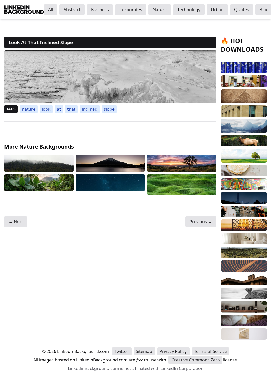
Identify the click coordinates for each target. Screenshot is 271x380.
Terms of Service (210, 351)
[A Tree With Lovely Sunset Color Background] (181, 163)
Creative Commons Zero (195, 360)
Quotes (241, 9)
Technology (188, 9)
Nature (160, 9)
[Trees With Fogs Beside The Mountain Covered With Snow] (39, 163)
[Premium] (181, 184)
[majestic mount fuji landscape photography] (110, 163)
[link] (110, 76)
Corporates (130, 9)
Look (46, 109)
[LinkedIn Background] (24, 9)
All (50, 9)
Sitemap (144, 351)
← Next (15, 222)
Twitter (121, 351)
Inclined (89, 109)
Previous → (200, 222)
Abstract (72, 9)
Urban (217, 9)
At (59, 109)
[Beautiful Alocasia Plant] (39, 184)
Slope (109, 109)
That (71, 109)
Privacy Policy (174, 351)
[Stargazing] (110, 184)
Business (100, 9)
